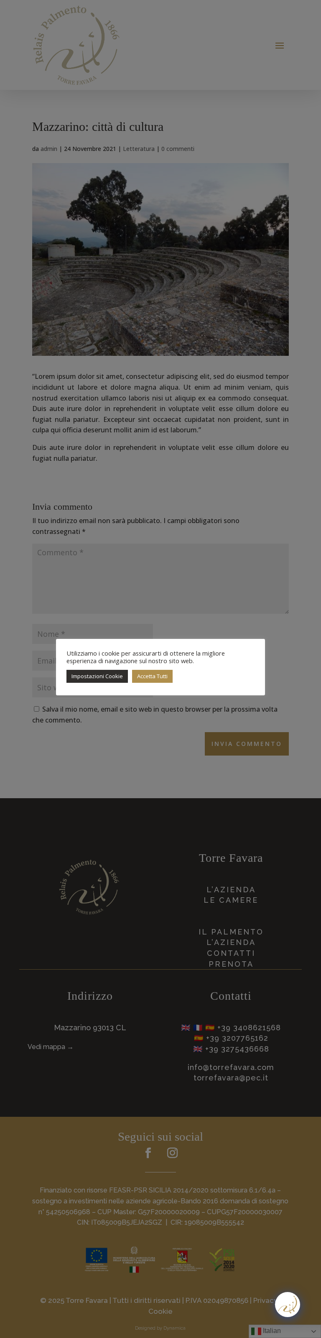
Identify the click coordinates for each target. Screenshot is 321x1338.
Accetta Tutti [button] (152, 676)
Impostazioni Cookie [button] (97, 676)
